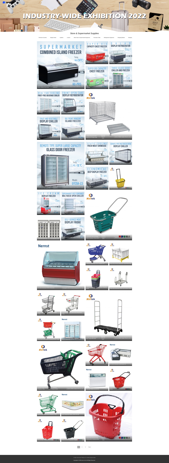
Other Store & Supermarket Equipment (82, 37)
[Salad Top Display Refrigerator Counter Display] (120, 52)
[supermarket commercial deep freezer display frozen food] (60, 65)
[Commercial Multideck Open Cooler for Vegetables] (120, 153)
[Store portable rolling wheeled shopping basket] (48, 430)
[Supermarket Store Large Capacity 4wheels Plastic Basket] (120, 379)
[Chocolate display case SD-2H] (97, 379)
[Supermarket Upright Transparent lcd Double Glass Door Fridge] (48, 102)
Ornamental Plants (87, 19)
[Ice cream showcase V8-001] (60, 266)
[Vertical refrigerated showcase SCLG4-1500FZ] (72, 329)
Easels (93, 19)
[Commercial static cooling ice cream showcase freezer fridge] (48, 203)
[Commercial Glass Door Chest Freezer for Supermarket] (97, 178)
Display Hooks (53, 37)
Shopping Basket (121, 37)
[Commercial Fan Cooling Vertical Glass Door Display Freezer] (120, 77)
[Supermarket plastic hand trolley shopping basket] (120, 178)
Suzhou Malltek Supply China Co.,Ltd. (123, 136)
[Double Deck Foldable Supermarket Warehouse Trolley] (72, 304)
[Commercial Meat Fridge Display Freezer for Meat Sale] (72, 228)
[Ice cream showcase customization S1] (120, 354)
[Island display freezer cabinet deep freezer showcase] (97, 77)
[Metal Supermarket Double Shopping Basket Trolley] (48, 329)
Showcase (52, 287)
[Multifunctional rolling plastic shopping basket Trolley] (72, 430)
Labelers (61, 37)
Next (89, 447)
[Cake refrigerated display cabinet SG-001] (72, 404)
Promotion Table (97, 37)
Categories (163, 2)
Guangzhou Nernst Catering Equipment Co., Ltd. (73, 288)
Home (158, 2)
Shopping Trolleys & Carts (103, 137)
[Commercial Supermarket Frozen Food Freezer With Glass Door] (60, 166)
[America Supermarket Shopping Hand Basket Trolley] (48, 304)
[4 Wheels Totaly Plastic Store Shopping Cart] (97, 253)
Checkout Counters (43, 37)
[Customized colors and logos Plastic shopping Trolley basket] (109, 216)
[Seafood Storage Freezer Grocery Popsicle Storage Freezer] (97, 52)
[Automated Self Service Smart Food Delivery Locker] (48, 228)
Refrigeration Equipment (109, 37)
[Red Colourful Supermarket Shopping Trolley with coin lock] (97, 354)
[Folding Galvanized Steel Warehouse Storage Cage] (109, 115)
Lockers (68, 37)
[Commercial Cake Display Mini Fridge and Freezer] (72, 102)
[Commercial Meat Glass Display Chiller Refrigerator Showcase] (97, 153)
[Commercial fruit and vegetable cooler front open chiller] (48, 128)
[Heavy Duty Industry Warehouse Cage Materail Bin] (120, 253)
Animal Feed (79, 19)
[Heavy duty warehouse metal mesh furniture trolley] (120, 278)
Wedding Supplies (100, 19)
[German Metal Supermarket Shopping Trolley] (48, 404)
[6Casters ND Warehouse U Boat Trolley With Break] (109, 316)
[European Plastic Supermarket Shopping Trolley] (60, 367)
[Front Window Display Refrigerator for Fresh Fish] (72, 128)
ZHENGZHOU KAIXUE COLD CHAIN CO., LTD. (73, 86)
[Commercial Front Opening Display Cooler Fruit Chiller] (72, 203)
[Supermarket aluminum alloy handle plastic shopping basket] (109, 417)
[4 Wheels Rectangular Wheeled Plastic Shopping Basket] (97, 278)
